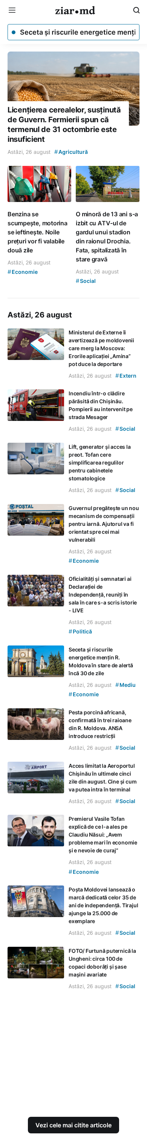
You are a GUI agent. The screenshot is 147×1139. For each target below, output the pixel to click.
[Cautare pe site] (136, 10)
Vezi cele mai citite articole (73, 1125)
